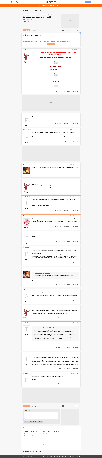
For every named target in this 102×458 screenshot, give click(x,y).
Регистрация (80, 1)
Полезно (68, 91)
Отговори (27, 30)
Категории (27, 451)
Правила (51, 456)
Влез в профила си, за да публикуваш (33, 421)
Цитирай (76, 91)
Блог (79, 456)
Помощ (66, 456)
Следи (34, 30)
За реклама (47, 456)
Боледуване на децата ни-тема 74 (31, 441)
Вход (88, 1)
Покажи (51, 44)
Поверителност (61, 456)
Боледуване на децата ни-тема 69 (37, 17)
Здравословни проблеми (31, 435)
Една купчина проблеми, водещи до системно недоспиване (31, 432)
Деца (31, 451)
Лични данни (55, 456)
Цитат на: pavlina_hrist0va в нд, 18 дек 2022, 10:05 (44, 327)
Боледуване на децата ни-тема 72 (51, 441)
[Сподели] (41, 30)
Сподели (59, 91)
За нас (43, 456)
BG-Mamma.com (29, 456)
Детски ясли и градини (50, 433)
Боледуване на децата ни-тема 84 (51, 431)
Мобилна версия (75, 456)
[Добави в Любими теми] (38, 30)
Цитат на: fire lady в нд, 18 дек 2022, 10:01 (42, 273)
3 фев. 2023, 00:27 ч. (51, 14)
